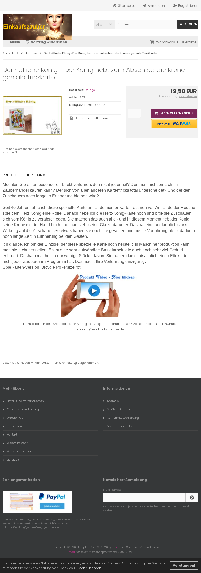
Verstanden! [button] (184, 565)
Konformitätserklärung (123, 418)
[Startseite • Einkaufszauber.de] (37, 27)
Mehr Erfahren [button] (90, 568)
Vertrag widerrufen (120, 426)
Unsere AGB (15, 418)
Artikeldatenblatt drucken (92, 118)
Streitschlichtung (119, 409)
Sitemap (113, 401)
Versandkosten (188, 96)
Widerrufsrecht (17, 443)
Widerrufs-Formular (21, 451)
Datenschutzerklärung (23, 409)
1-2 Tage (89, 90)
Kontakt (12, 434)
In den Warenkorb (173, 113)
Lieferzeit (13, 460)
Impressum (15, 426)
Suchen (188, 24)
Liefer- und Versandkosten (25, 401)
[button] (104, 24)
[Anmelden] (192, 497)
